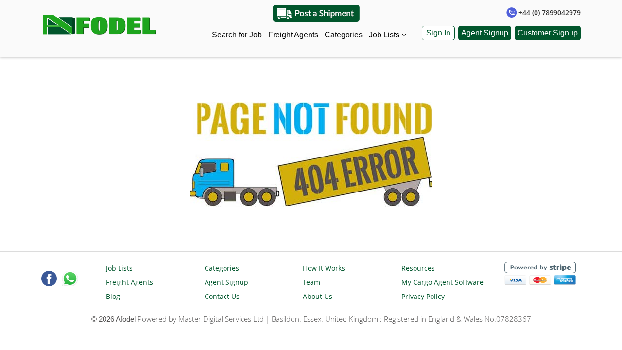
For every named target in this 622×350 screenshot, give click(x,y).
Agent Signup (484, 33)
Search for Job (237, 35)
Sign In (438, 33)
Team (311, 282)
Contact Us (222, 296)
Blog (113, 296)
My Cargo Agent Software (442, 282)
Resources (418, 268)
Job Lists (385, 35)
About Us (317, 296)
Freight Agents (293, 35)
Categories (344, 35)
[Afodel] (100, 22)
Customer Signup (548, 33)
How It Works (324, 268)
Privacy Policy (423, 296)
